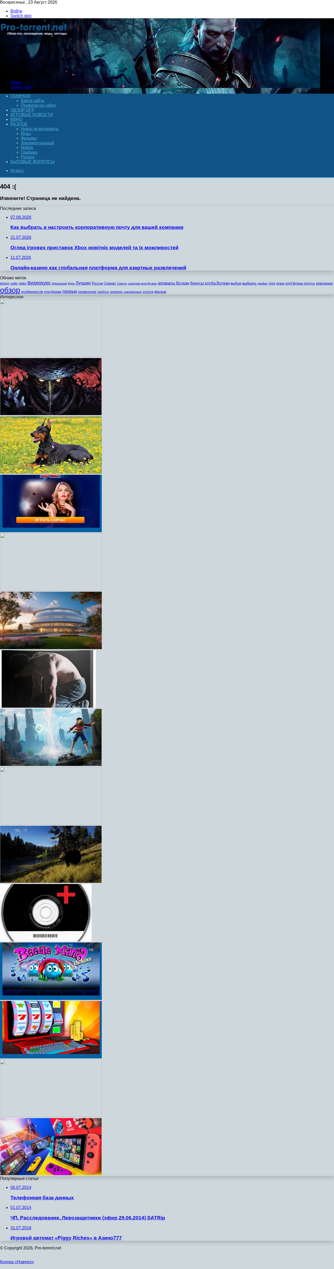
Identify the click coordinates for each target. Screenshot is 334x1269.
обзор (10, 290)
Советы (122, 283)
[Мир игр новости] (34, 73)
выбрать (249, 283)
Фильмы (29, 138)
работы (103, 292)
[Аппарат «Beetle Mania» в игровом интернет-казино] (51, 998)
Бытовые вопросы (32, 161)
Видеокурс (39, 283)
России (97, 283)
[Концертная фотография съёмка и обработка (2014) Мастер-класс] (51, 1115)
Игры (26, 133)
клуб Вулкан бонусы (300, 283)
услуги (148, 292)
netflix (14, 283)
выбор (236, 283)
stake (22, 283)
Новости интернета (39, 129)
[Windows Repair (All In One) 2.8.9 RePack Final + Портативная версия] (46, 940)
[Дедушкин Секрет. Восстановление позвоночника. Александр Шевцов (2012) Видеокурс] (51, 823)
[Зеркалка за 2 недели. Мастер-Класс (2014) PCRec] (51, 589)
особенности (32, 291)
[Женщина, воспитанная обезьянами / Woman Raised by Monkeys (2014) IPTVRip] (51, 647)
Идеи (71, 283)
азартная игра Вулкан (142, 283)
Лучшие (83, 283)
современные (132, 291)
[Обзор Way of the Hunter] (51, 881)
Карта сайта (32, 100)
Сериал (110, 283)
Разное (19, 124)
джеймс (263, 283)
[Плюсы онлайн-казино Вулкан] (51, 531)
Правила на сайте (38, 105)
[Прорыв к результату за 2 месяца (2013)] (48, 706)
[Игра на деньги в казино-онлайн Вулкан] (51, 1057)
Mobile (27, 147)
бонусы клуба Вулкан (210, 283)
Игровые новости (31, 114)
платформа (52, 292)
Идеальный (59, 283)
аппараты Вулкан (173, 283)
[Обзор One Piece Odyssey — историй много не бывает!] (51, 764)
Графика (29, 152)
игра (272, 283)
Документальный (37, 143)
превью (69, 291)
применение (87, 292)
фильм (160, 292)
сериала (116, 292)
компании (324, 283)
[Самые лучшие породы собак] (51, 472)
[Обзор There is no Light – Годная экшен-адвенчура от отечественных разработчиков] (51, 414)
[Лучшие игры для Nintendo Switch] (51, 1174)
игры (280, 283)
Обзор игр (22, 110)
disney (4, 283)
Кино (16, 119)
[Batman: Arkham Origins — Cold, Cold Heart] (51, 355)
